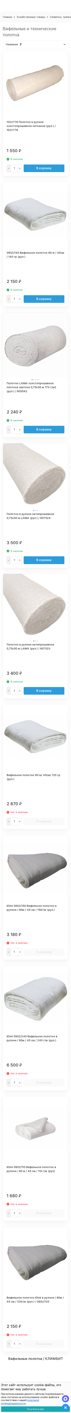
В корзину (44, 168)
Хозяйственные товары (31, 17)
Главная (7, 17)
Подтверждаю (35, 1409)
